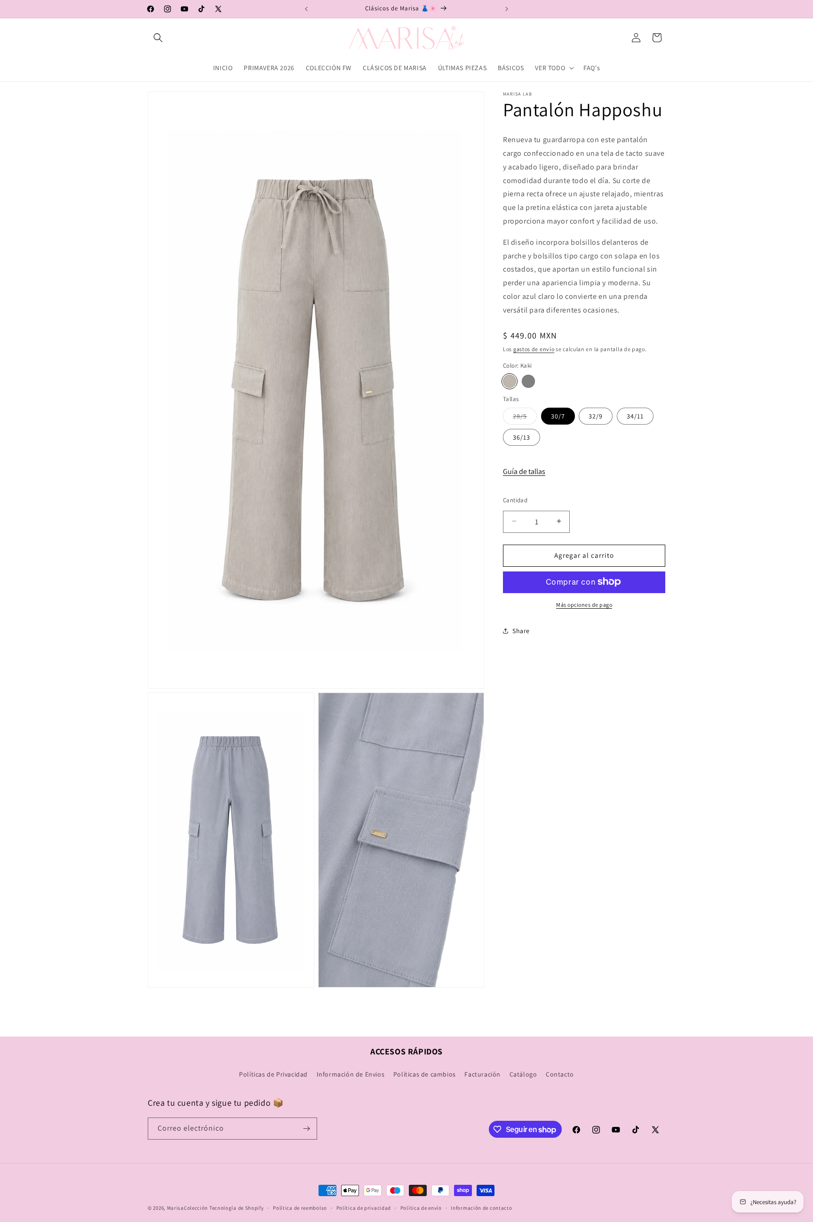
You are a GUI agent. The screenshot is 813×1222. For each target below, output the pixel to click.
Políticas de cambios (424, 1074)
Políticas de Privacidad (273, 1074)
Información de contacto (481, 1208)
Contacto (560, 1074)
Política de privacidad (363, 1208)
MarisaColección (187, 1208)
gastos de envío (534, 348)
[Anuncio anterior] (306, 9)
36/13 (521, 437)
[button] (158, 37)
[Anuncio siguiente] (506, 9)
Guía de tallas (524, 471)
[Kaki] (509, 380)
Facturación (482, 1074)
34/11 (635, 415)
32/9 (596, 415)
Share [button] (521, 630)
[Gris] (528, 380)
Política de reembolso (300, 1208)
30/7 (558, 415)
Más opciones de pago (584, 604)
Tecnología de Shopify (236, 1208)
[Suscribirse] (306, 1128)
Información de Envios (351, 1074)
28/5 (525, 417)
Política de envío (421, 1208)
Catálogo (523, 1074)
